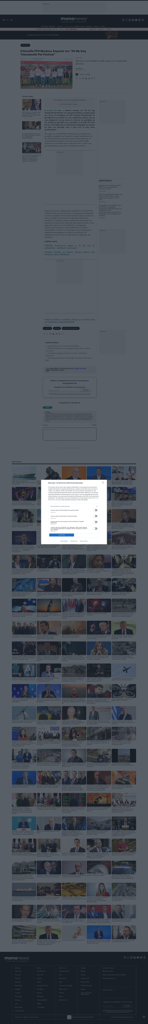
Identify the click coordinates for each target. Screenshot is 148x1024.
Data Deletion (64, 541)
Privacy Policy (83, 541)
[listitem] (74, 506)
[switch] (95, 510)
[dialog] (74, 512)
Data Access (74, 541)
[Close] (103, 483)
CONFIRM (61, 535)
